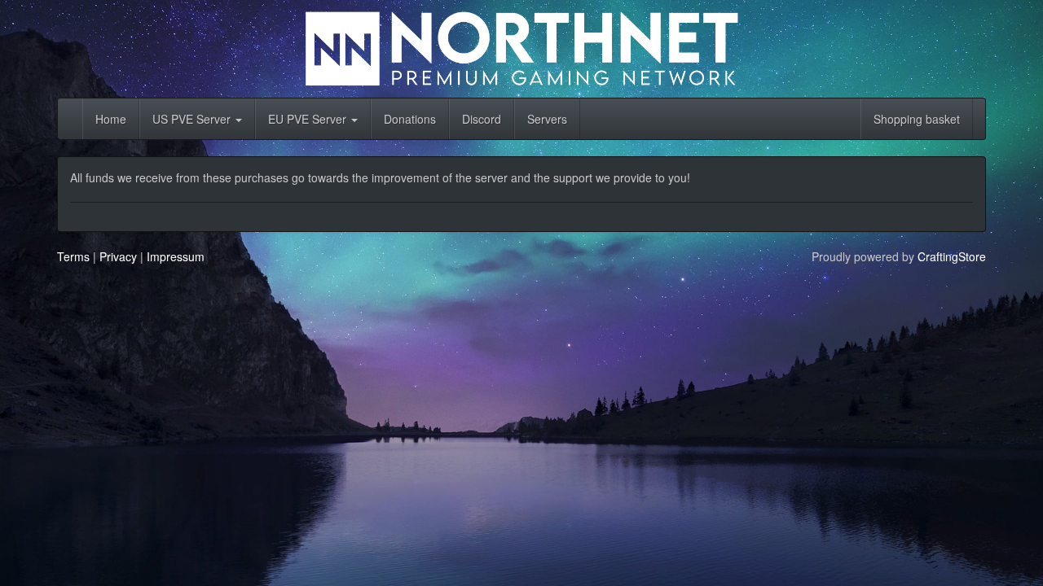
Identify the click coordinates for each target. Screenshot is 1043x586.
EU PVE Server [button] (309, 119)
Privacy (118, 256)
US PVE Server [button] (193, 119)
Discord (481, 119)
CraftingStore (952, 256)
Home (110, 119)
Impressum (176, 256)
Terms (73, 256)
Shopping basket (917, 119)
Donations (410, 119)
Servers (547, 119)
